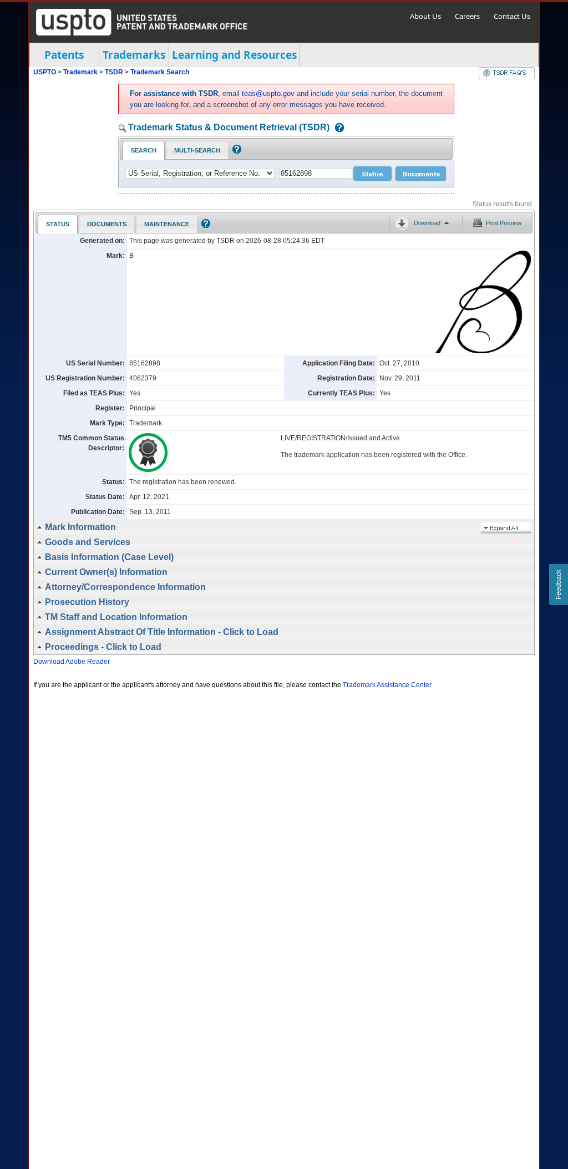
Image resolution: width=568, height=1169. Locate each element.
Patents (64, 55)
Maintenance (166, 224)
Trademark (80, 72)
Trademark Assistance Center (387, 685)
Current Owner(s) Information (106, 572)
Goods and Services (87, 542)
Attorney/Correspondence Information (125, 587)
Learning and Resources (234, 55)
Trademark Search (159, 72)
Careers (467, 16)
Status (57, 224)
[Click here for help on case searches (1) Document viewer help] (336, 128)
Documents (106, 224)
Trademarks (134, 55)
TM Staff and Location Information (116, 617)
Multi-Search (197, 150)
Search (143, 150)
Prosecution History (87, 602)
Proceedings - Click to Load (103, 647)
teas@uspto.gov (268, 93)
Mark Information (80, 527)
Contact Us (512, 16)
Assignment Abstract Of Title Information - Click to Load (161, 632)
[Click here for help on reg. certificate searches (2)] (235, 151)
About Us (425, 16)
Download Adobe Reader (71, 661)
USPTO (44, 72)
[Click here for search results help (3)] (204, 226)
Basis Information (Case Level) (109, 557)
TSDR (115, 72)
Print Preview (503, 223)
